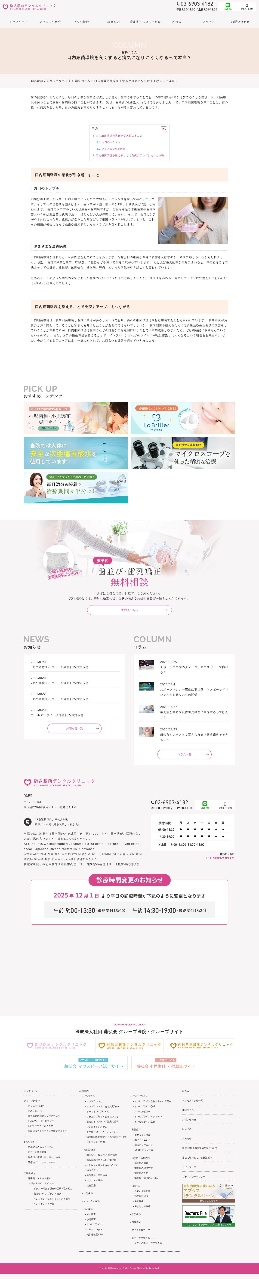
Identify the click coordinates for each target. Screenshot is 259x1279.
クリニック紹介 (36, 1105)
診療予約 (187, 1129)
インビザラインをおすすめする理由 (152, 1101)
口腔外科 (136, 1186)
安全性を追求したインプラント (103, 1132)
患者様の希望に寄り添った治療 (44, 1157)
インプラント (90, 1096)
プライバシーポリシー (193, 1176)
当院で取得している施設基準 (197, 1157)
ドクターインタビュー (42, 1183)
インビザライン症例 (144, 1121)
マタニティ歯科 (95, 1180)
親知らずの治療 (142, 1191)
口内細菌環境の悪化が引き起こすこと (119, 135)
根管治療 (91, 1185)
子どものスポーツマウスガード (150, 1243)
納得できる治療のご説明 (40, 1147)
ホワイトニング (142, 1139)
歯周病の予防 (141, 1173)
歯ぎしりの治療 (142, 1206)
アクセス (209, 21)
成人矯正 (91, 1214)
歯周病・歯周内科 (141, 1157)
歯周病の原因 (141, 1163)
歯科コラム (188, 1110)
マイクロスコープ (141, 1230)
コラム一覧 (184, 754)
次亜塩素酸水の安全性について (44, 1116)
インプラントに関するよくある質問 (52, 1198)
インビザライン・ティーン (148, 1116)
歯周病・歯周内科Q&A (146, 1178)
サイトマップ (189, 1167)
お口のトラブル (111, 142)
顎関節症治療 (141, 1196)
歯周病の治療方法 (143, 1168)
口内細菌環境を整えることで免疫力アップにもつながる (130, 155)
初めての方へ (35, 1111)
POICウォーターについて (41, 1121)
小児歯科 (88, 1193)
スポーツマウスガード (143, 1238)
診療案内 (113, 21)
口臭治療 (136, 1222)
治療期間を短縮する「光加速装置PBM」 (107, 1137)
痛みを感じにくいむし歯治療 (101, 1160)
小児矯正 (91, 1219)
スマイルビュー (142, 1111)
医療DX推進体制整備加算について (200, 1148)
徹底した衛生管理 (37, 1152)
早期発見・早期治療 (97, 1175)
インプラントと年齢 (44, 1203)
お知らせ (187, 1138)
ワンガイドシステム (97, 1126)
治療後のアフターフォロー (42, 1162)
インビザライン (95, 1224)
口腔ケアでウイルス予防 (40, 1126)
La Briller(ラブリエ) (144, 1150)
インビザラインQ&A (144, 1106)
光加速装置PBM (95, 1234)
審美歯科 (136, 1129)
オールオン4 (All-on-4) (98, 1111)
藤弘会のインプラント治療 (47, 1193)
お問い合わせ (240, 21)
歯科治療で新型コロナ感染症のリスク (47, 1131)
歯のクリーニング (143, 1144)
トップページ (18, 21)
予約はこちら (129, 609)
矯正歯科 (88, 1209)
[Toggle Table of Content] (162, 129)
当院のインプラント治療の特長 (103, 1121)
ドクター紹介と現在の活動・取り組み (53, 1188)
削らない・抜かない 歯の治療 (102, 1155)
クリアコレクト (95, 1229)
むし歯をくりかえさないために (103, 1165)
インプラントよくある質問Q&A (103, 1106)
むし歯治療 (89, 1150)
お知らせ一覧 (74, 728)
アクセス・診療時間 (192, 1100)
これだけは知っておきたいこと (103, 1116)
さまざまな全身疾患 (113, 148)
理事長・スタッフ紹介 (39, 1178)
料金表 (177, 21)
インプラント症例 (96, 1142)
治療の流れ (92, 1170)
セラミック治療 (142, 1134)
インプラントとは (96, 1101)
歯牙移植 (139, 1201)
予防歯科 (136, 1214)
